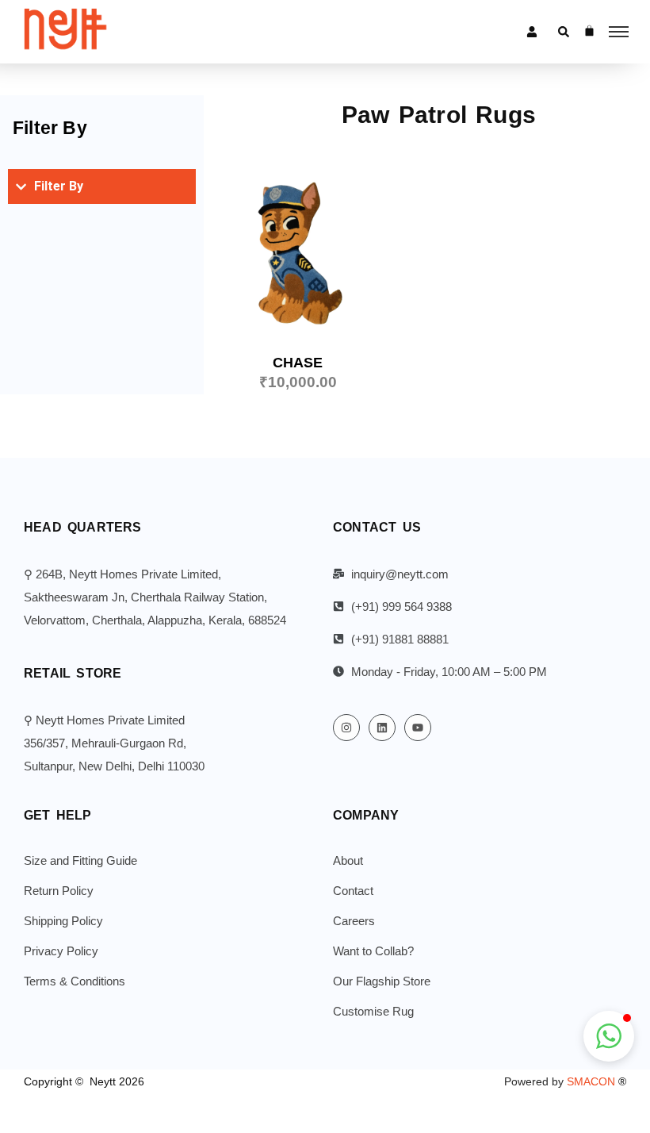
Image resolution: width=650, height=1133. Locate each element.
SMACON (596, 1081)
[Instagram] (346, 727)
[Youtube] (417, 727)
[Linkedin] (382, 727)
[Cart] (589, 30)
